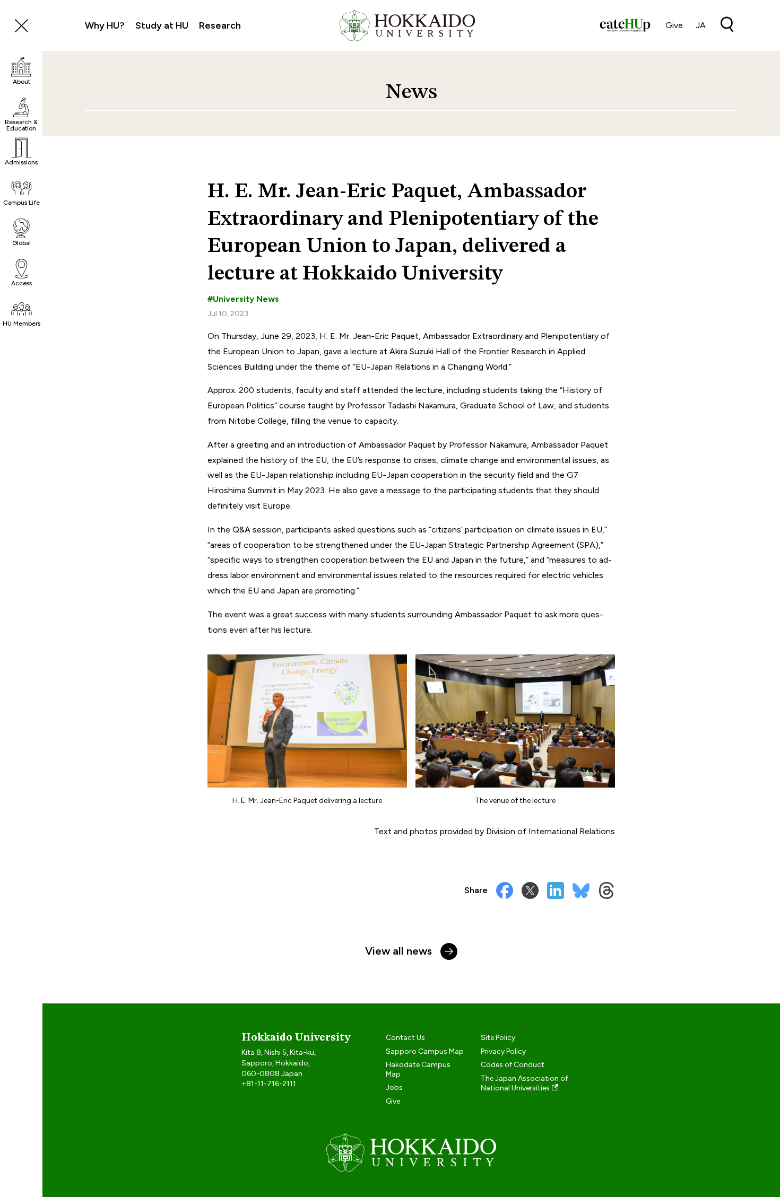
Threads (606, 890)
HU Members (21, 323)
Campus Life (21, 202)
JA (701, 25)
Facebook (504, 890)
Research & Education (21, 125)
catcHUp (625, 25)
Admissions (21, 162)
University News (246, 299)
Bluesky (581, 890)
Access (21, 283)
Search (727, 24)
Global (21, 243)
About (21, 81)
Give (674, 25)
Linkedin (555, 890)
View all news (398, 951)
